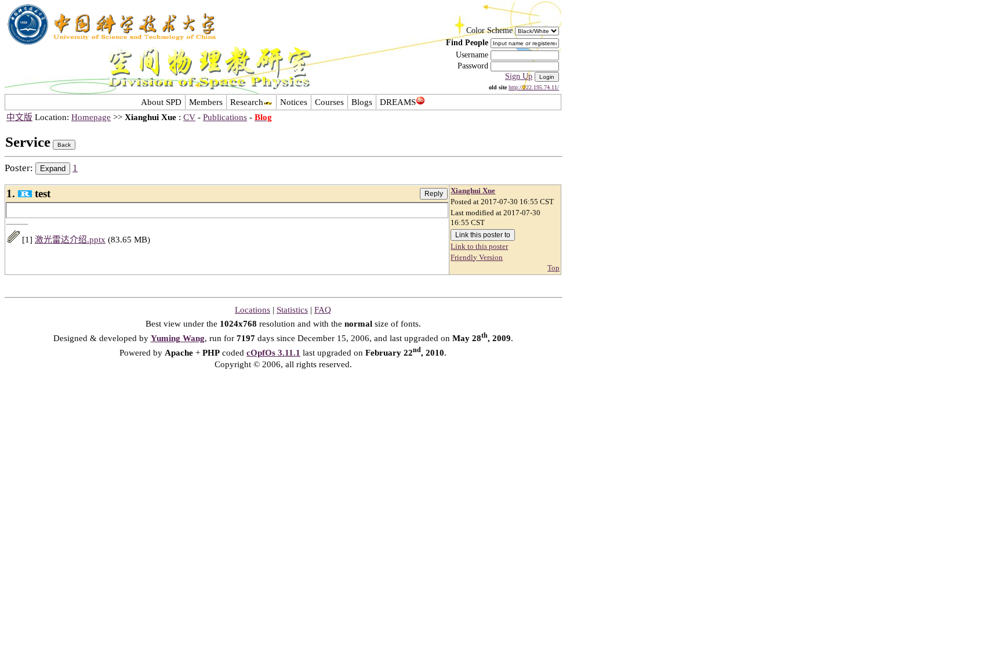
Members (206, 102)
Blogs (361, 102)
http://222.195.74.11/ (534, 87)
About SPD (161, 102)
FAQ (322, 309)
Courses (329, 102)
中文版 (19, 117)
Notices (293, 102)
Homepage (91, 117)
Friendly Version (477, 258)
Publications (225, 117)
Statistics (292, 309)
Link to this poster (479, 246)
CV (189, 117)
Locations (252, 309)
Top (553, 268)
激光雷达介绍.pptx (70, 239)
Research (246, 102)
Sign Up (518, 76)
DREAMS (398, 102)
